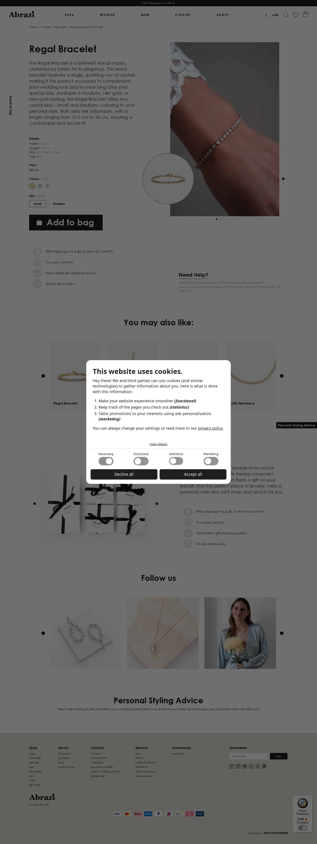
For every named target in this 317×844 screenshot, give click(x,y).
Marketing (211, 454)
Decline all (124, 474)
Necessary (106, 454)
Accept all (193, 474)
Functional (141, 454)
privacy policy (210, 428)
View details (158, 444)
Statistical (176, 454)
